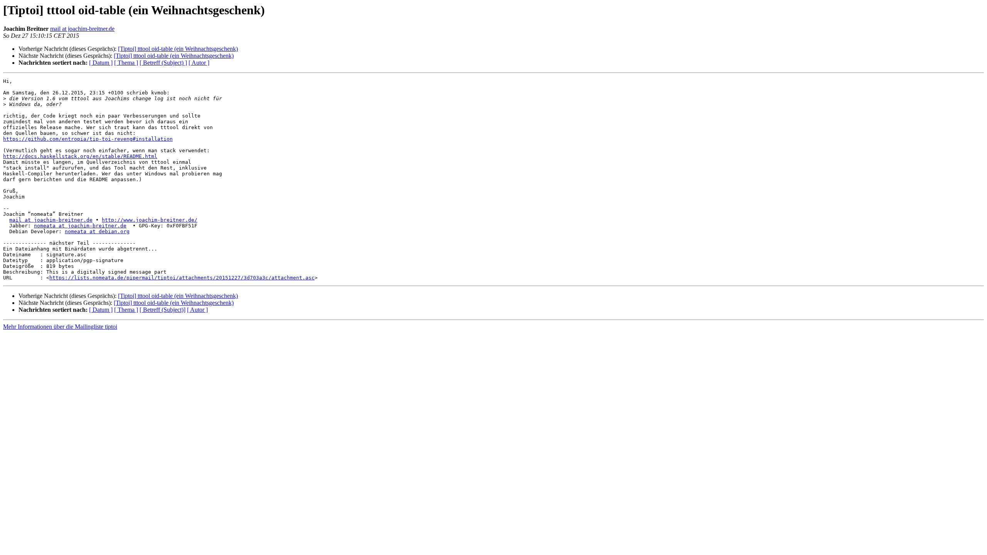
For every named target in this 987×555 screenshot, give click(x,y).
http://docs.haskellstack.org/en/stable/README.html (80, 156)
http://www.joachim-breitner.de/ (149, 220)
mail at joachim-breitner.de (82, 28)
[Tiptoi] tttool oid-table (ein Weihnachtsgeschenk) (178, 48)
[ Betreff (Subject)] (162, 309)
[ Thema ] (126, 62)
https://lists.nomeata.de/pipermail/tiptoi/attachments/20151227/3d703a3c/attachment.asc (182, 278)
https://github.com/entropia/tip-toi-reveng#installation (88, 139)
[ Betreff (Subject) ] (163, 62)
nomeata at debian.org (97, 231)
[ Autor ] (199, 62)
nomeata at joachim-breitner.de (80, 226)
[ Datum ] (101, 62)
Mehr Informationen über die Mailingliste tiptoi (60, 326)
